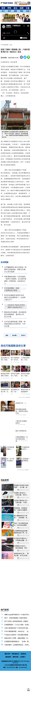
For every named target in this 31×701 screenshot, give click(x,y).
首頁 (3, 8)
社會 (28, 8)
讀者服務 (8, 657)
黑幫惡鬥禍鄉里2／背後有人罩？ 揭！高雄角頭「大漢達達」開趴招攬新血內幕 (25, 375)
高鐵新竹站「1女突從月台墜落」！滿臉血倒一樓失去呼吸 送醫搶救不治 (22, 403)
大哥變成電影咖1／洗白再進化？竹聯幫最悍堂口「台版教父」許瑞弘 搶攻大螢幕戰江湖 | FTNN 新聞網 (25, 359)
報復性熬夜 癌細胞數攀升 (25, 390)
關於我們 (7, 654)
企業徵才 (23, 657)
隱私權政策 (15, 654)
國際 (15, 11)
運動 (21, 11)
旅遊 (27, 11)
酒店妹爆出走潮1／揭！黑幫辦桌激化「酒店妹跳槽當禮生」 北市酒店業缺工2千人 (15, 391)
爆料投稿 (15, 657)
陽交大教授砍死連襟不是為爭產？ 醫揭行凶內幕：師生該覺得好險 (22, 431)
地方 (3, 11)
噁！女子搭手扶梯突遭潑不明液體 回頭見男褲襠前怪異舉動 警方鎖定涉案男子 (10, 460)
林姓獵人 (15, 335)
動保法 (23, 335)
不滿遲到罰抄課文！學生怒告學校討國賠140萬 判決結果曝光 (25, 448)
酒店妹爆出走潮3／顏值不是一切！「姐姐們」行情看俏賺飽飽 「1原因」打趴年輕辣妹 (5, 359)
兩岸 (9, 11)
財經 (21, 8)
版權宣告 (23, 654)
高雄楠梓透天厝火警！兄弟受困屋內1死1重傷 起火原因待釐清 (5, 391)
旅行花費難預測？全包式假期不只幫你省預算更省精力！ (15, 359)
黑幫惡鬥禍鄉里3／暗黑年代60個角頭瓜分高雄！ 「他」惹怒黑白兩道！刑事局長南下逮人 (15, 375)
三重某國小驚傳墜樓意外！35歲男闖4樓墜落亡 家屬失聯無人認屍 (26, 460)
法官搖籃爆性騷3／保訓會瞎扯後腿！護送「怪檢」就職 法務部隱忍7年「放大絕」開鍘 (10, 448)
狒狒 (7, 335)
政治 (15, 8)
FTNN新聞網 (4, 45)
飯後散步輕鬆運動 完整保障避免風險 (5, 375)
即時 (9, 8)
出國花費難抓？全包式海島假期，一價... (22, 439)
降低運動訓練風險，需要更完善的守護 (22, 411)
